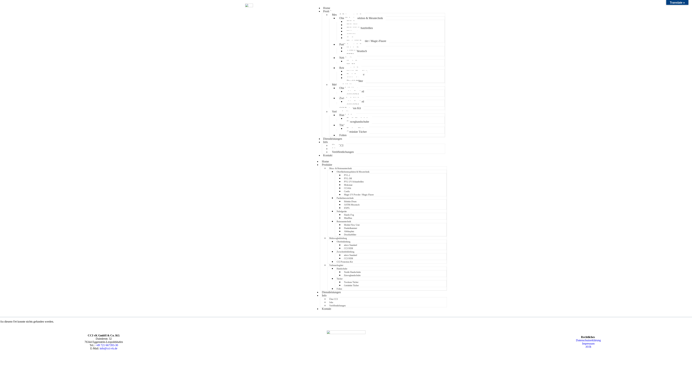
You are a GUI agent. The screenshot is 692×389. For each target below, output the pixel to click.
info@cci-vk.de (108, 348)
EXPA (347, 208)
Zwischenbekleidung (345, 252)
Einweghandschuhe (358, 121)
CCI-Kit (347, 188)
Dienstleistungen (332, 138)
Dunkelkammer (350, 228)
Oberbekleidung (343, 241)
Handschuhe (342, 268)
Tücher (343, 125)
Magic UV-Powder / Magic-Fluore (366, 41)
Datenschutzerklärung (588, 340)
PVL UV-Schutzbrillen (354, 181)
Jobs (331, 302)
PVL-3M (348, 178)
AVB (588, 346)
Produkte (328, 11)
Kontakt (327, 155)
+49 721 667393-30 (106, 345)
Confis (347, 191)
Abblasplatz (349, 231)
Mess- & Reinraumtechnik (340, 168)
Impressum (588, 343)
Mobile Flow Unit (352, 225)
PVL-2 (347, 175)
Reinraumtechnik (344, 221)
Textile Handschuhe (352, 272)
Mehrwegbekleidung (338, 238)
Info (325, 142)
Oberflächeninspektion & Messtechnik (361, 18)
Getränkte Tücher (357, 131)
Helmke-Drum (350, 201)
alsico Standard (350, 245)
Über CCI (333, 299)
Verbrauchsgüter (336, 265)
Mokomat (348, 185)
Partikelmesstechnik (345, 198)
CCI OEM (348, 248)
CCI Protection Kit (345, 262)
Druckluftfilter (350, 234)
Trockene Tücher (351, 282)
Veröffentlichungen (343, 151)
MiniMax (348, 218)
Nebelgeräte (342, 211)
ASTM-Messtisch (352, 205)
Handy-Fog (349, 215)
